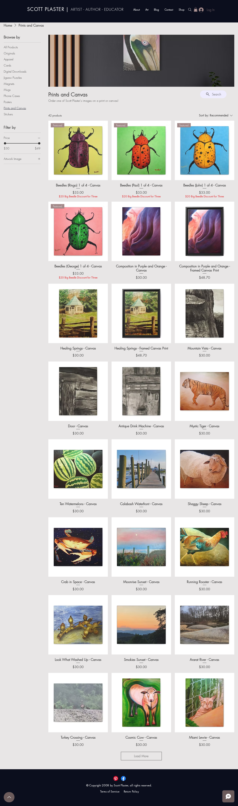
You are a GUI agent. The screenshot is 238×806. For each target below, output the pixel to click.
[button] (195, 9)
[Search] (190, 10)
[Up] (9, 797)
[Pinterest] (115, 778)
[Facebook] (123, 778)
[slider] (5, 143)
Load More (141, 756)
